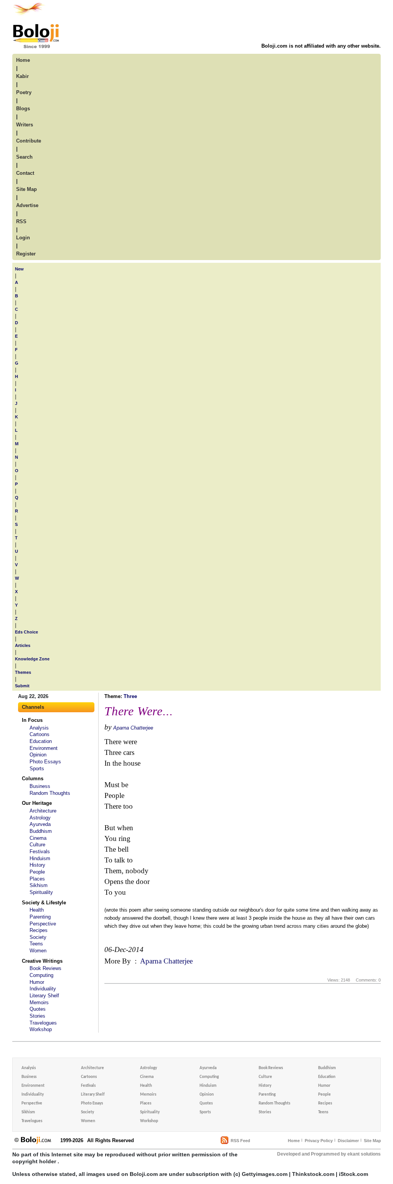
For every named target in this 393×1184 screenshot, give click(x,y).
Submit (22, 685)
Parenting (40, 917)
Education (41, 741)
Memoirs (39, 1002)
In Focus (32, 720)
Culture (37, 844)
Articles (22, 645)
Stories (37, 1016)
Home (294, 1140)
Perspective (43, 924)
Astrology (40, 818)
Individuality (43, 989)
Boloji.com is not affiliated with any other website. (321, 46)
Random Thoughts (50, 793)
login (23, 237)
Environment (44, 748)
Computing (41, 975)
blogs (23, 108)
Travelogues (43, 1023)
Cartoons (40, 734)
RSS (21, 221)
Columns (32, 778)
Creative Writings (42, 961)
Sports (37, 768)
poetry (23, 92)
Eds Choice (26, 632)
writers (24, 125)
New (19, 269)
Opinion (38, 755)
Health (37, 910)
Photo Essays (45, 761)
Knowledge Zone (32, 659)
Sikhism (39, 885)
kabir (22, 76)
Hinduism (40, 858)
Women (38, 951)
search (24, 157)
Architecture (43, 811)
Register (26, 254)
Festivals (40, 851)
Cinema (38, 838)
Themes (23, 672)
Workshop (41, 1029)
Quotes (38, 1009)
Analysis (39, 728)
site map (26, 189)
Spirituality (41, 892)
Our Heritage (37, 803)
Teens (36, 944)
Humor (37, 982)
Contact (25, 173)
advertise (27, 205)
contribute (28, 141)
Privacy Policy (319, 1140)
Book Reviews (45, 968)
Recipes (39, 930)
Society (38, 937)
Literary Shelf (44, 995)
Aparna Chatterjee (133, 728)
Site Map (372, 1140)
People (37, 872)
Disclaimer (348, 1140)
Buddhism (41, 831)
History (37, 865)
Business (40, 786)
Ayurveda (40, 824)
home (23, 60)
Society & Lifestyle (44, 902)
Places (37, 879)
